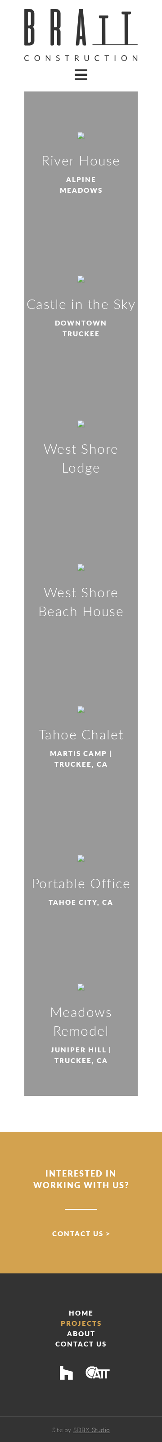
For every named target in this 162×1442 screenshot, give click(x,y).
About (81, 1333)
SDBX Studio (91, 1429)
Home (81, 1312)
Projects (81, 1323)
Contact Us (78, 1233)
